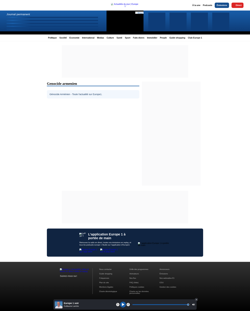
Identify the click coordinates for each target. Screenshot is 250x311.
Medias (100, 38)
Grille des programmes (138, 269)
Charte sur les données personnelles (139, 292)
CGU (162, 282)
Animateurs (134, 274)
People (163, 38)
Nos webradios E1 (167, 278)
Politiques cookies (136, 287)
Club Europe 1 (195, 38)
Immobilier (152, 38)
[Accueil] (125, 6)
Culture (110, 38)
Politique (52, 38)
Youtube (74, 281)
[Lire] (123, 304)
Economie (74, 38)
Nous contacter (105, 269)
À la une (196, 5)
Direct (239, 5)
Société (63, 38)
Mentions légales (106, 287)
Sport (127, 38)
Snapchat (79, 281)
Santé (119, 38)
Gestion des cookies (168, 287)
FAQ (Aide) (134, 282)
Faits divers (138, 38)
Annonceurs (164, 269)
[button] (193, 304)
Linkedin (83, 281)
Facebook (70, 281)
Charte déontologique (108, 291)
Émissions (222, 5)
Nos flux (132, 278)
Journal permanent (18, 14)
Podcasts (207, 5)
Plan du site (104, 282)
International (88, 38)
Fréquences (104, 278)
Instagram (66, 281)
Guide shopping (177, 38)
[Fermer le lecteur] (196, 299)
